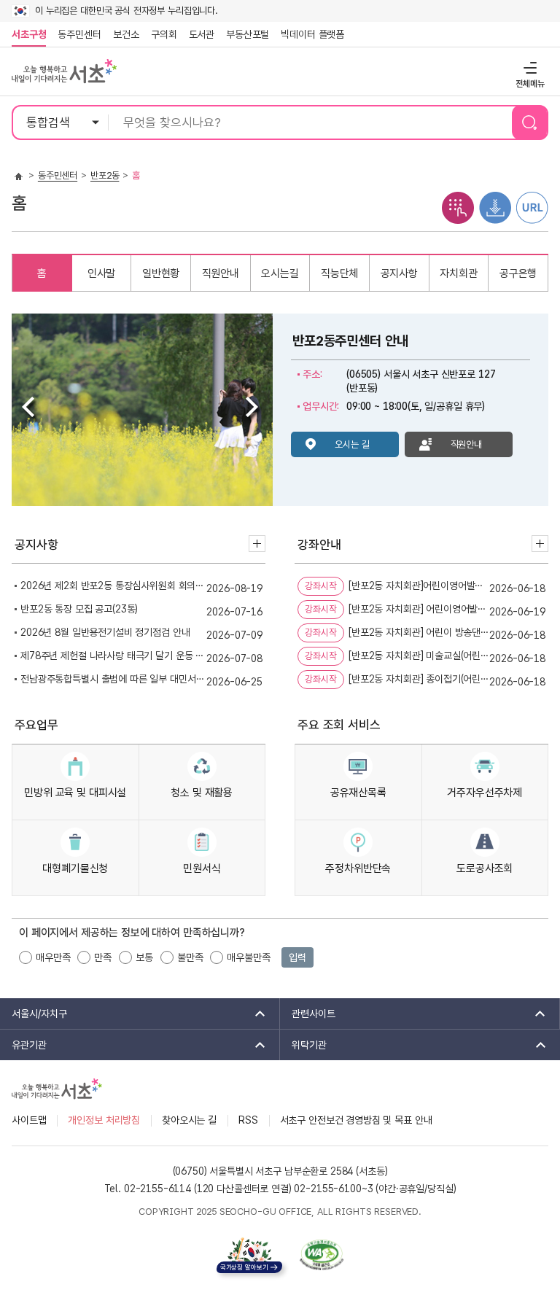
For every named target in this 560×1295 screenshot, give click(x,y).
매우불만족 (248, 957)
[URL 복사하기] (532, 207)
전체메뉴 (528, 67)
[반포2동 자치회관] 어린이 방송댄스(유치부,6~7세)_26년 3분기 (419, 633)
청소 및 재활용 (202, 792)
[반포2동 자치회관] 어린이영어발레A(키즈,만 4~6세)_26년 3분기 (419, 610)
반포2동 (104, 175)
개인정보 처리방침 (104, 1120)
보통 (144, 957)
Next (253, 410)
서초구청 (29, 34)
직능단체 (339, 273)
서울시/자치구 (33, 1013)
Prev (30, 410)
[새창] (321, 1255)
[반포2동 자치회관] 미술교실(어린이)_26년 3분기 (419, 657)
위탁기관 (303, 1045)
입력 (297, 957)
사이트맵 (29, 1120)
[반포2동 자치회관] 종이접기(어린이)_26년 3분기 (419, 680)
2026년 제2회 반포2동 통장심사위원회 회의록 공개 (113, 587)
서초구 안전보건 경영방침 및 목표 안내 (356, 1120)
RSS (248, 1120)
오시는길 (279, 273)
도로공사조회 (484, 868)
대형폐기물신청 (75, 868)
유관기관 (23, 1045)
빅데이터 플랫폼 (312, 34)
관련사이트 (307, 1013)
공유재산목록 (358, 792)
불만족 (190, 957)
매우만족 (53, 957)
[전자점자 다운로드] (495, 207)
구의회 (164, 34)
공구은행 (518, 273)
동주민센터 (76, 34)
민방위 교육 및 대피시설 (75, 792)
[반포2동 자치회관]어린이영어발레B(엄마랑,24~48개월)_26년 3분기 (419, 587)
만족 (103, 957)
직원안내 (220, 273)
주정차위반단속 (358, 868)
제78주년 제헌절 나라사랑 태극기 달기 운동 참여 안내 (113, 657)
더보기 (257, 543)
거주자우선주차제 (484, 792)
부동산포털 (247, 34)
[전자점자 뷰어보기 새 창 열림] (458, 207)
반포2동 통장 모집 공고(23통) (79, 610)
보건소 (126, 34)
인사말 (102, 273)
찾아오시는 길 (189, 1120)
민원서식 (201, 868)
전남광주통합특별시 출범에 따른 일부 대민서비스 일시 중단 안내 (113, 680)
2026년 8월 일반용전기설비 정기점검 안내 (105, 633)
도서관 (202, 34)
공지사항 (399, 273)
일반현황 (160, 273)
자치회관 (458, 273)
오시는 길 (352, 444)
